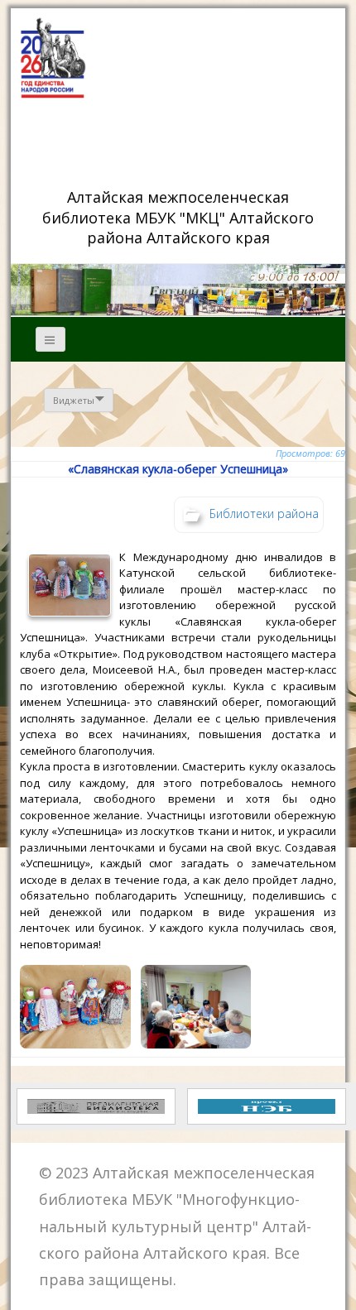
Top (337, 1287)
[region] (178, 289)
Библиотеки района (264, 513)
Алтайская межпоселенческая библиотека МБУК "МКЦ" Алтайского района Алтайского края (180, 217)
